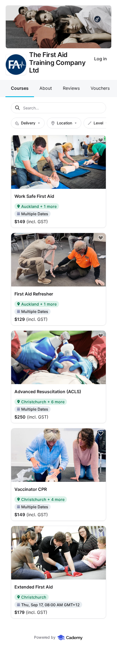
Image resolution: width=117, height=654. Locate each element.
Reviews (71, 88)
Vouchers (100, 88)
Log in (100, 58)
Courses (20, 88)
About (45, 88)
